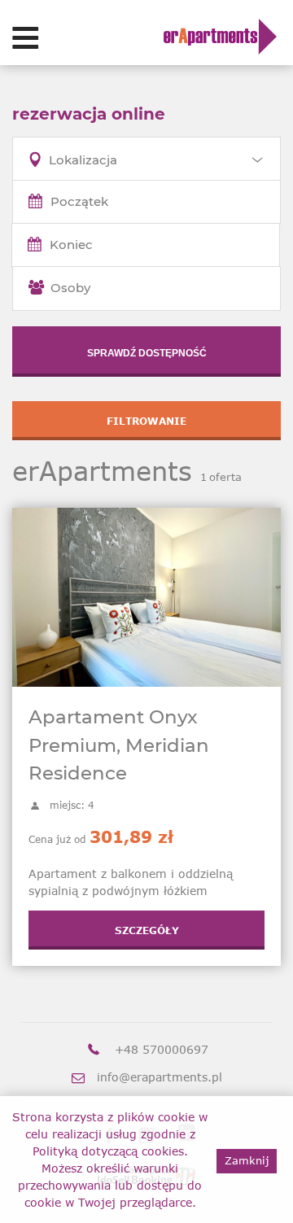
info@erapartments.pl (159, 1077)
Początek (79, 201)
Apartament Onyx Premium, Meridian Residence (118, 744)
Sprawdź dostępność (147, 353)
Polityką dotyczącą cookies (108, 1151)
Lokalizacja (83, 160)
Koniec (71, 244)
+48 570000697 (161, 1049)
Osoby (70, 287)
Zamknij (247, 1160)
